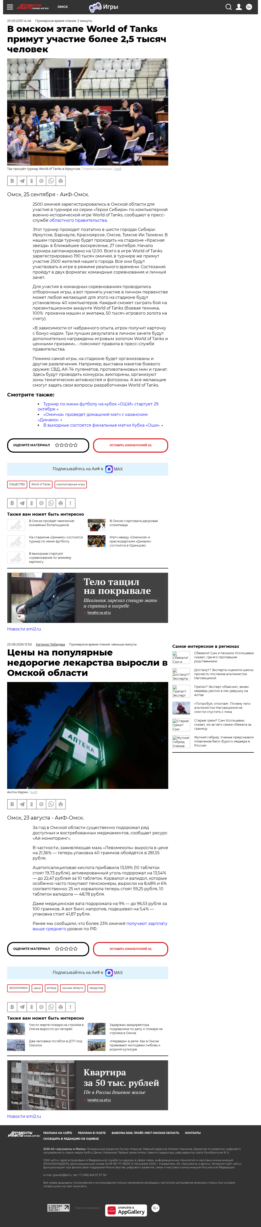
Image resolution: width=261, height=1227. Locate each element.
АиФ (118, 169)
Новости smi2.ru (24, 629)
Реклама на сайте (57, 1133)
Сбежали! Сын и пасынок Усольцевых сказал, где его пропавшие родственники (224, 657)
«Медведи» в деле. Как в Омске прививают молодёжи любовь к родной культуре (135, 1045)
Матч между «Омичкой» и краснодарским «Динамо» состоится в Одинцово (130, 541)
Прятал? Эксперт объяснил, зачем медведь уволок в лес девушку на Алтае (221, 691)
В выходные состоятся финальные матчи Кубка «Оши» (101, 425)
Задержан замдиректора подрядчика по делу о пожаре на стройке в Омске (136, 1029)
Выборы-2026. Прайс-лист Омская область (145, 1133)
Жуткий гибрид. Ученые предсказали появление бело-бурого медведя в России (224, 741)
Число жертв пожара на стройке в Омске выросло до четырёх (56, 1027)
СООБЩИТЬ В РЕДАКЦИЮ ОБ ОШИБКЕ (71, 1139)
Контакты (193, 1133)
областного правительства (78, 220)
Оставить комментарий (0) (131, 445)
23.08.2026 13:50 (19, 644)
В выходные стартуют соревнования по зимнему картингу (50, 558)
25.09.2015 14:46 (19, 21)
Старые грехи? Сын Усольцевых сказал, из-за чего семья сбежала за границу (222, 724)
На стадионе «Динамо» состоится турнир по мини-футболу (56, 539)
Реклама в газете (92, 1133)
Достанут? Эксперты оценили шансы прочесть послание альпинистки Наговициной (223, 674)
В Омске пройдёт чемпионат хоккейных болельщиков (52, 523)
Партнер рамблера (87, 1207)
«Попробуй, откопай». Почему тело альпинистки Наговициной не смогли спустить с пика (222, 708)
